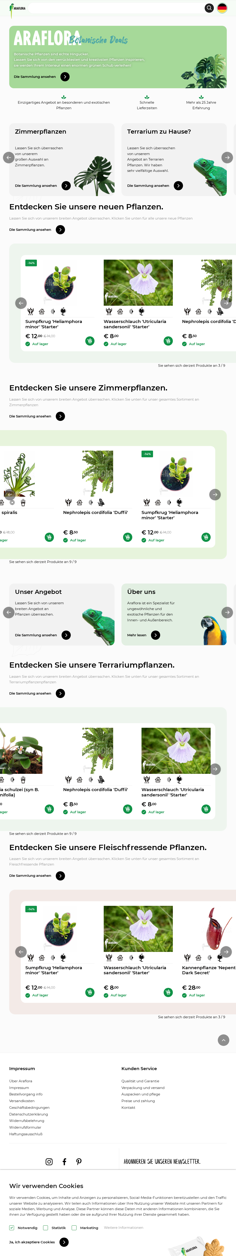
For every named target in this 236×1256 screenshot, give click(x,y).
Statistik (59, 1228)
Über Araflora (20, 1081)
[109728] (49, 809)
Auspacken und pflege (140, 1094)
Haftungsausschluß (25, 1134)
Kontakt (128, 1107)
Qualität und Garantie (140, 1081)
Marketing (89, 1228)
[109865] (49, 537)
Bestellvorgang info (25, 1094)
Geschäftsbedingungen (29, 1107)
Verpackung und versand (143, 1088)
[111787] (127, 537)
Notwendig (27, 1228)
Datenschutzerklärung (28, 1114)
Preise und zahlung (138, 1101)
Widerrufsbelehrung (26, 1120)
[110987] (89, 341)
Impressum (19, 1088)
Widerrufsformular (25, 1127)
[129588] (168, 341)
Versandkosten (22, 1101)
